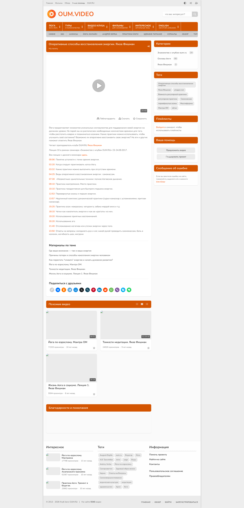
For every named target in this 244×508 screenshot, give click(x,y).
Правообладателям (159, 476)
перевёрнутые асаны (167, 103)
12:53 (52, 193)
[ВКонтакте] (58, 290)
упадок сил (179, 90)
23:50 (52, 231)
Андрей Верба (109, 34)
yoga (126, 459)
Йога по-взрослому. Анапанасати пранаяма (73, 470)
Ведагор (128, 455)
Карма (102, 473)
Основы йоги (164, 58)
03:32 (52, 169)
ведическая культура (109, 482)
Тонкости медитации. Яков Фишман (67, 269)
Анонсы (73, 34)
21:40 (52, 226)
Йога (138, 455)
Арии (118, 487)
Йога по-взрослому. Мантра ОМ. (65, 264)
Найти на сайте (157, 459)
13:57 (52, 198)
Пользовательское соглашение (166, 471)
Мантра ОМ (163, 108)
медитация (126, 482)
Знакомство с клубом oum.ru (172, 52)
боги (126, 487)
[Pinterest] (93, 290)
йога (118, 459)
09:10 (52, 184)
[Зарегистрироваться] (196, 3)
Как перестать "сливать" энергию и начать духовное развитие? (81, 260)
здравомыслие (106, 487)
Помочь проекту (158, 454)
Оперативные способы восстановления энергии (175, 84)
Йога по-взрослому (123, 464)
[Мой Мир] (75, 290)
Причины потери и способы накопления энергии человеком (79, 255)
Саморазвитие (106, 468)
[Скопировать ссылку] (52, 290)
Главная (49, 3)
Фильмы (58, 3)
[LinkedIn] (99, 290)
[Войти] (190, 3)
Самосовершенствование (111, 478)
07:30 (52, 179)
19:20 (52, 216)
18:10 (52, 211)
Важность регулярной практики (172, 94)
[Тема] (185, 3)
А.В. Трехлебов (106, 459)
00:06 (52, 159)
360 (62, 34)
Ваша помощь (78, 3)
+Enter (160, 182)
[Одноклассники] (64, 290)
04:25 (52, 174)
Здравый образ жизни (125, 468)
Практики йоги (130, 34)
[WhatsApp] (111, 290)
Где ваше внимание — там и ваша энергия (70, 250)
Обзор (67, 3)
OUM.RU (90, 3)
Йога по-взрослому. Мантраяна (72, 456)
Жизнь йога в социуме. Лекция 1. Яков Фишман (73, 273)
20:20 (52, 221)
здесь (84, 154)
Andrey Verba (105, 464)
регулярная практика (167, 99)
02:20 (52, 164)
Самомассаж (186, 99)
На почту (53, 48)
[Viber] (117, 290)
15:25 (52, 206)
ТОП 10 (197, 34)
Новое (52, 34)
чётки (174, 108)
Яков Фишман (165, 64)
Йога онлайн (90, 34)
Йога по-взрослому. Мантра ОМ (67, 342)
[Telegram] (69, 290)
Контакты (154, 464)
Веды (133, 459)
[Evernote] (129, 290)
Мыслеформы (186, 103)
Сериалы (172, 34)
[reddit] (105, 290)
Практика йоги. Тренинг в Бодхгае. (75, 484)
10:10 (52, 188)
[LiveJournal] (87, 290)
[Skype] (123, 290)
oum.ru (119, 455)
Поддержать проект (176, 156)
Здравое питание (153, 34)
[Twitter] (81, 290)
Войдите (160, 127)
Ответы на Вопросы (117, 473)
